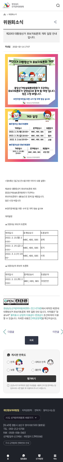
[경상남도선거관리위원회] (19, 5)
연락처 (37, 410)
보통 (12, 370)
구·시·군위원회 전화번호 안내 (17, 443)
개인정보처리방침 (11, 410)
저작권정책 (27, 410)
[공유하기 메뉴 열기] (55, 22)
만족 (12, 362)
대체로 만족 (40, 362)
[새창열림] (16, 301)
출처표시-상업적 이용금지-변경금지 (27, 315)
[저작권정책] (36, 318)
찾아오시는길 (49, 410)
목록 (31, 340)
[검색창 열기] (58, 5)
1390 (34, 436)
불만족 (38, 370)
